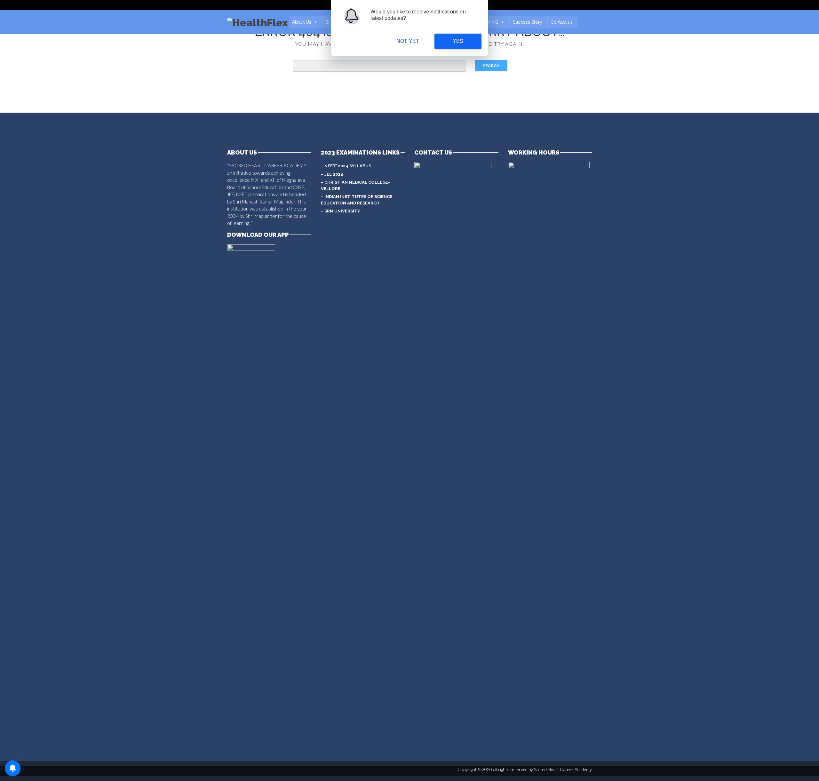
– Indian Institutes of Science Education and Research (356, 199)
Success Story (527, 22)
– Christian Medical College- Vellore (355, 185)
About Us (301, 22)
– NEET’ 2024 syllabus (346, 165)
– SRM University (340, 211)
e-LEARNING (485, 22)
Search (491, 65)
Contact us (562, 22)
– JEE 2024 (332, 174)
